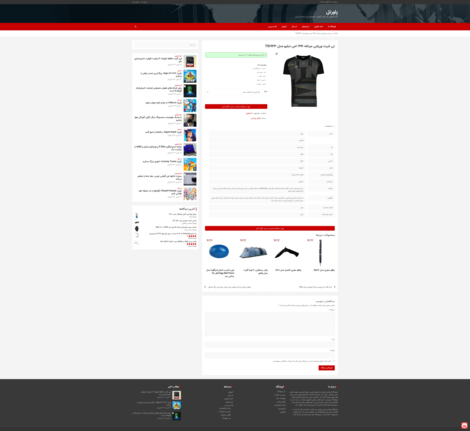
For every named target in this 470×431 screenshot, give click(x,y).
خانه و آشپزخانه (280, 405)
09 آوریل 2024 (177, 123)
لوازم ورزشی (255, 118)
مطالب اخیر (173, 387)
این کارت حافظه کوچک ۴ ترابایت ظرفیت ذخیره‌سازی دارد (158, 60)
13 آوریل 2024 (177, 64)
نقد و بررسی (272, 26)
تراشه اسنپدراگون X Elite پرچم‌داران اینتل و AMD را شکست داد (158, 148)
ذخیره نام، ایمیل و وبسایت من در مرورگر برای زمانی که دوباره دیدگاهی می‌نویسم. (302, 361)
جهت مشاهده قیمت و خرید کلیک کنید (236, 106)
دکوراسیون (282, 408)
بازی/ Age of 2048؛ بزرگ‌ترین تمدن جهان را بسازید (161, 75)
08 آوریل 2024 (177, 153)
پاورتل (332, 12)
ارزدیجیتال (305, 26)
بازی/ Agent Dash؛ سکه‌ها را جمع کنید (163, 132)
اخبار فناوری (318, 26)
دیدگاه (332, 310)
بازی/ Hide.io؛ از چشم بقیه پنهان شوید (163, 103)
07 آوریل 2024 (177, 182)
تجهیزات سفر (281, 398)
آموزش (284, 26)
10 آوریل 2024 (177, 94)
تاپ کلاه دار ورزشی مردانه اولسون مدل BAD (315, 287)
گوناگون (283, 412)
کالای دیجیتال (226, 415)
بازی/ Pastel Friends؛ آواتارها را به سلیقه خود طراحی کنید (160, 192)
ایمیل (332, 350)
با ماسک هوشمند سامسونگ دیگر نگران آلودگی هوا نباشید (158, 119)
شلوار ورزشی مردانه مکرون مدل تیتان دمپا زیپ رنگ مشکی (229, 287)
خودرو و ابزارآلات (225, 411)
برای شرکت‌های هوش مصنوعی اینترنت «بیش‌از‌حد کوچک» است (159, 89)
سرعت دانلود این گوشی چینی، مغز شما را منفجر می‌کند (159, 177)
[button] (276, 54)
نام (333, 339)
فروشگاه (333, 26)
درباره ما (144, 2)
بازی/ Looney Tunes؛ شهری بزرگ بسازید (162, 161)
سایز (265, 91)
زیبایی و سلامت (280, 395)
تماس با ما (135, 2)
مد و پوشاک (281, 391)
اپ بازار (294, 26)
